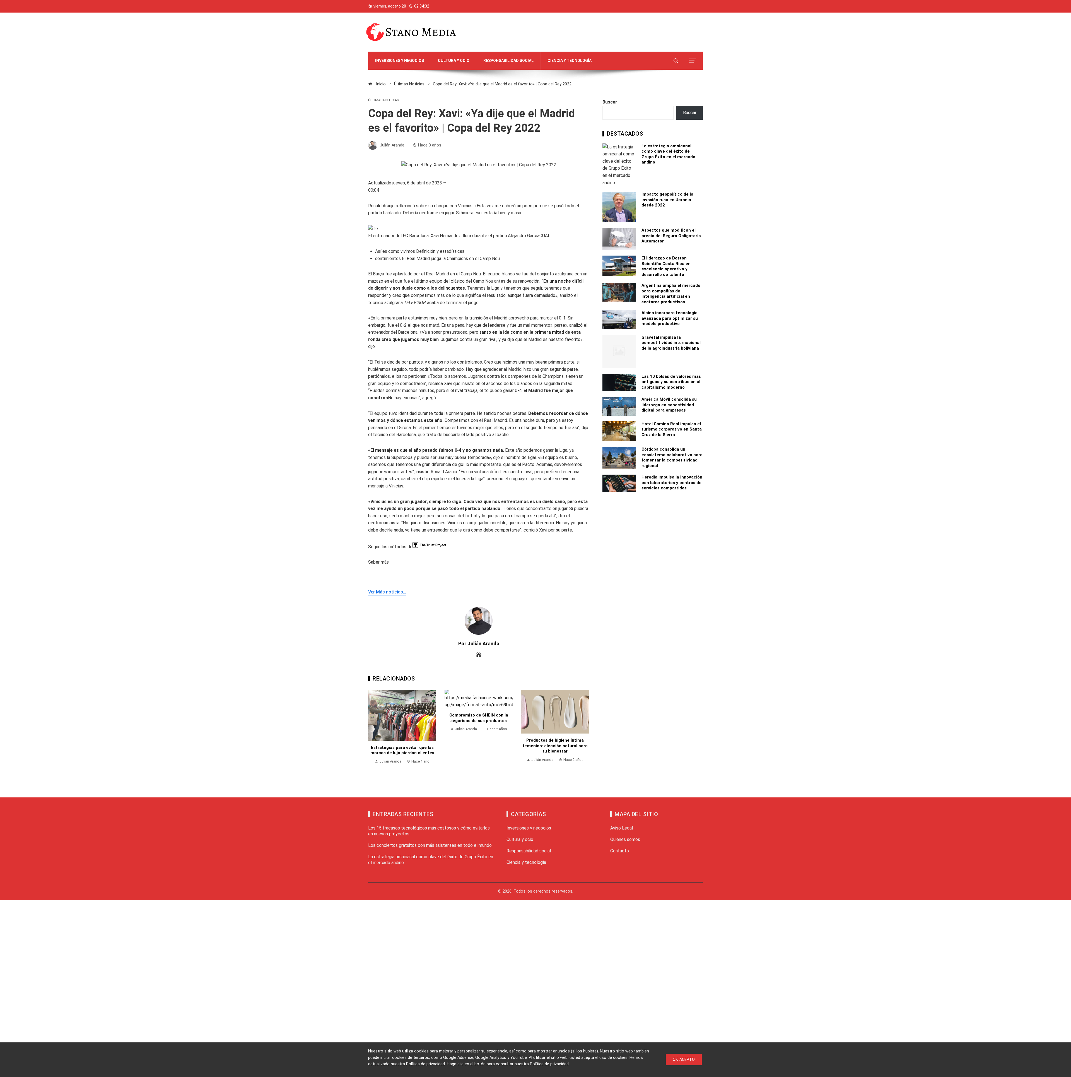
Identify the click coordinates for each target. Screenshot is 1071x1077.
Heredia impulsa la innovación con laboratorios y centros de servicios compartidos (671, 483)
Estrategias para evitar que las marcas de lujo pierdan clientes (402, 750)
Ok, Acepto (684, 1059)
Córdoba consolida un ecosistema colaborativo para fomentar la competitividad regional (672, 457)
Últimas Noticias (383, 100)
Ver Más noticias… (387, 592)
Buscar (609, 102)
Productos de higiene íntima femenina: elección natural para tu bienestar (555, 746)
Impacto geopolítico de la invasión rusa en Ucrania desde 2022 (667, 200)
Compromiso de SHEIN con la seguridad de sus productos (478, 718)
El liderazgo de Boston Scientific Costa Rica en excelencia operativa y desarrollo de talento (666, 266)
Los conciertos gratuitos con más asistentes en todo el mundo (430, 845)
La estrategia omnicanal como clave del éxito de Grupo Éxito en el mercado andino (668, 154)
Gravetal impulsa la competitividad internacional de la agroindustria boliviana (671, 343)
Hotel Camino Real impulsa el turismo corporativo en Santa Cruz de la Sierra (671, 429)
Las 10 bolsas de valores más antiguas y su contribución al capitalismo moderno (671, 382)
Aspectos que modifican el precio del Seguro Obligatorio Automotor (671, 236)
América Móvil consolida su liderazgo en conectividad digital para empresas (669, 405)
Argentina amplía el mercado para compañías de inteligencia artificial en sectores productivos (670, 293)
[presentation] (373, 732)
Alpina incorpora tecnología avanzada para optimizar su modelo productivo (669, 318)
